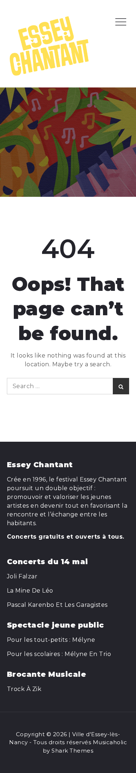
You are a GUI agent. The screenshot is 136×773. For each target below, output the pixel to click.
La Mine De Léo (30, 590)
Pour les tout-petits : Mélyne (51, 639)
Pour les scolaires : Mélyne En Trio (59, 654)
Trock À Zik (24, 689)
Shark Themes (72, 750)
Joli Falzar (22, 576)
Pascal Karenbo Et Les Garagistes (57, 604)
